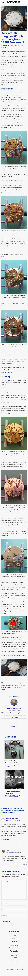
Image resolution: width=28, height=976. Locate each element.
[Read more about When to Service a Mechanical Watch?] (14, 749)
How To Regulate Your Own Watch (13, 792)
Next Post (14, 726)
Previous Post (14, 722)
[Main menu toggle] (3, 2)
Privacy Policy (14, 945)
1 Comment (7, 766)
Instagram (14, 955)
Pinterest (14, 962)
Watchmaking (19, 45)
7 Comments (15, 796)
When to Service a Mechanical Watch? (12, 762)
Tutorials (18, 795)
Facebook (14, 957)
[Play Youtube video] (14, 623)
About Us (14, 936)
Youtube (14, 960)
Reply (25, 846)
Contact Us (14, 938)
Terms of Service (14, 948)
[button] (26, 2)
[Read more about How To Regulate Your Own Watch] (14, 779)
